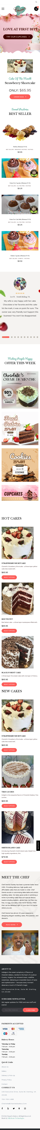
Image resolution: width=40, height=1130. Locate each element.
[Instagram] (25, 1109)
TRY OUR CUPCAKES (16, 36)
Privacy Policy (7, 1080)
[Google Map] (20, 1109)
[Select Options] (20, 134)
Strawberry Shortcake (20, 83)
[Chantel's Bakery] (20, 390)
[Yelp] (8, 1109)
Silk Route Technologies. (16, 1118)
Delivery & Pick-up (8, 1075)
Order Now (19, 97)
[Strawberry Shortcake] (20, 66)
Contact (4, 1084)
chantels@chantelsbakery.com (14, 1104)
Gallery (4, 1071)
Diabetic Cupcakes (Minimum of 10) (20, 256)
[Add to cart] (20, 170)
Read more (10, 925)
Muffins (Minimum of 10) (20, 147)
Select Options (9, 577)
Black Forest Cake (11, 673)
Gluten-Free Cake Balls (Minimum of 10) (20, 219)
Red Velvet (7, 619)
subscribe (30, 1010)
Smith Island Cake (11, 848)
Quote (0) (38, 845)
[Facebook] (3, 1109)
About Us (5, 1067)
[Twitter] (14, 1109)
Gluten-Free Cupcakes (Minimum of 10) (20, 183)
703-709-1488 (8, 1099)
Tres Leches (8, 792)
